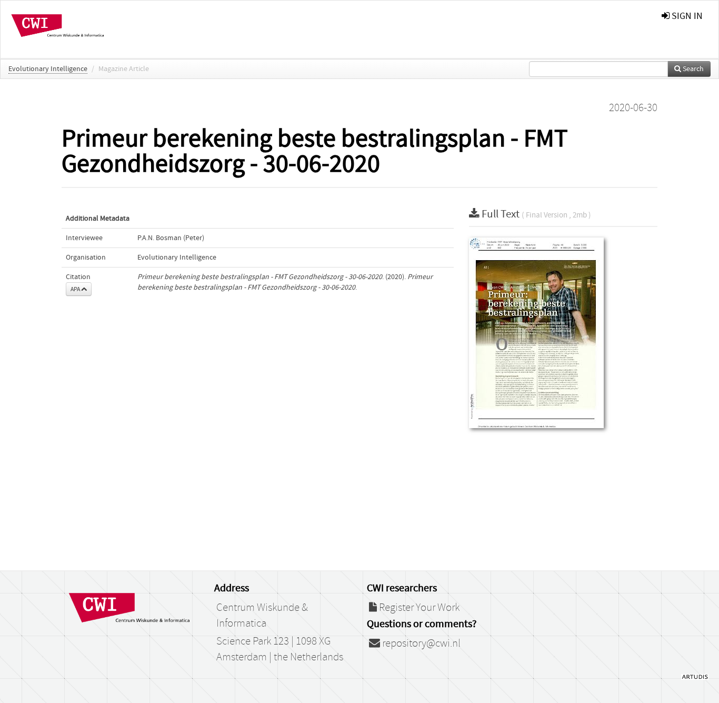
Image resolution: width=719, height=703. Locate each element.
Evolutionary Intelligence (47, 69)
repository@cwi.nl (420, 643)
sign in (686, 16)
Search (692, 69)
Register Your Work (418, 607)
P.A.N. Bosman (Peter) (170, 238)
